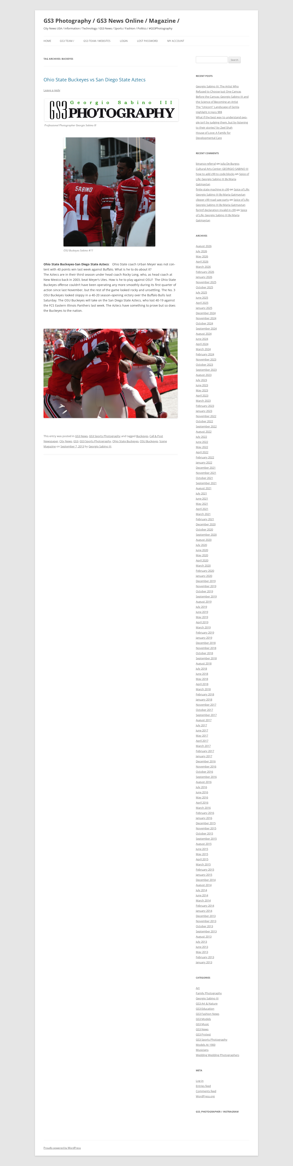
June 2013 (202, 947)
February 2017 (205, 751)
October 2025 (204, 287)
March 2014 (203, 900)
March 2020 (203, 565)
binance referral (206, 164)
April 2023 (202, 395)
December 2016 (206, 761)
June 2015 (202, 849)
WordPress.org (205, 1096)
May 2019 (202, 617)
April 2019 (202, 622)
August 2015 (203, 844)
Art (198, 988)
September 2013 (206, 931)
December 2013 (206, 916)
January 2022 (204, 462)
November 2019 (206, 586)
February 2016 (205, 813)
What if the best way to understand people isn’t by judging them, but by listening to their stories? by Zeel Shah (222, 122)
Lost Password (147, 41)
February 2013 (205, 957)
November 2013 (206, 921)
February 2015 (205, 869)
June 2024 (202, 339)
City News (65, 441)
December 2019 (206, 581)
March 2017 (203, 746)
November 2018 (206, 648)
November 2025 (206, 282)
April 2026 (202, 261)
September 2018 (206, 658)
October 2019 (204, 591)
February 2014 (205, 906)
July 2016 (201, 787)
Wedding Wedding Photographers (217, 1055)
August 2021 (203, 488)
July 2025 (201, 292)
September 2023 (206, 370)
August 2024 (203, 334)
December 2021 (206, 468)
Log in (200, 1081)
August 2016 (203, 782)
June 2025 (202, 297)
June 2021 (202, 498)
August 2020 (203, 540)
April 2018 (202, 684)
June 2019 (202, 612)
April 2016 (202, 802)
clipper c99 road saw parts (212, 200)
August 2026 (203, 246)
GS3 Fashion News (207, 1014)
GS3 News (81, 436)
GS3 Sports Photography (105, 436)
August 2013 (203, 936)
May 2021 (202, 504)
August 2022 (203, 431)
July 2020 (201, 545)
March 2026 (203, 267)
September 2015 (206, 839)
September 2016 (206, 777)
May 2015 (202, 854)
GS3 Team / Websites (96, 41)
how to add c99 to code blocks (215, 174)
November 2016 (206, 766)
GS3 (75, 441)
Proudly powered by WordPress (62, 1148)
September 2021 (206, 483)
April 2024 (202, 344)
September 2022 (206, 426)
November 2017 (206, 705)
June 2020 (202, 550)
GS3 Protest (203, 1034)
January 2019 (204, 638)
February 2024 (205, 354)
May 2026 (202, 256)
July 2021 (201, 493)
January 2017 (204, 756)
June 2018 (202, 674)
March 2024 (203, 349)
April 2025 (202, 303)
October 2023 (204, 364)
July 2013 (201, 942)
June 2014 (202, 895)
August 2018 (203, 663)
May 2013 (202, 952)
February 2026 (205, 272)
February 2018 (205, 694)
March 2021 (203, 514)
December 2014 (206, 880)
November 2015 (206, 828)
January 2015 (204, 875)
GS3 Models (203, 1019)
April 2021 (202, 509)
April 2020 (202, 560)
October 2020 (204, 529)
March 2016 (203, 808)
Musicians (202, 1050)
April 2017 (202, 741)
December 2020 (206, 524)
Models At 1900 (205, 1045)
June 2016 (202, 792)
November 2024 (206, 318)
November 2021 (206, 473)
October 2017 (204, 710)
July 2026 (201, 251)
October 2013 (204, 926)
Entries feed (203, 1086)
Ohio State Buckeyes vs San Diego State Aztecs (94, 79)
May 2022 (202, 447)
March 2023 (203, 401)
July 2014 (201, 890)
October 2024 (204, 323)
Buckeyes (142, 436)
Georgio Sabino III (100, 446)
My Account (175, 41)
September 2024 (206, 328)
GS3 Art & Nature (206, 1003)
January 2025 (204, 308)
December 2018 (206, 643)
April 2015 (202, 859)
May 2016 (202, 797)
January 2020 (204, 576)
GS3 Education (205, 1009)
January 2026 (204, 277)
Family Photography (209, 993)
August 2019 (203, 602)
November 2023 (206, 359)
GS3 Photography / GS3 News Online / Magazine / (112, 20)
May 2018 (202, 679)
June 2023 (202, 385)
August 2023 (203, 375)
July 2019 (201, 607)
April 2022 (202, 452)
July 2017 (201, 725)
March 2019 (203, 627)
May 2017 (202, 735)
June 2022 (202, 442)
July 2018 (201, 668)
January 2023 (204, 411)
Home (47, 41)
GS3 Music (202, 1024)
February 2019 (205, 632)
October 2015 (204, 833)
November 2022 (206, 416)
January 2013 (204, 962)
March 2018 (203, 689)
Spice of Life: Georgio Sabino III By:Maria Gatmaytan (222, 179)
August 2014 (203, 885)
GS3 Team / (67, 41)
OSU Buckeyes (149, 441)
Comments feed (206, 1091)
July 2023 (201, 380)
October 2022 (204, 421)
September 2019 (206, 596)
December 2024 (206, 313)
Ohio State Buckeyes (125, 441)
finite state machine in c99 (212, 189)
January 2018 (204, 699)
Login (124, 41)
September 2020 (206, 535)
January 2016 (204, 818)
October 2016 (204, 772)
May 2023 (202, 390)
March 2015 (203, 864)
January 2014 (204, 911)
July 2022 (201, 437)
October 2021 (204, 478)
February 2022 (205, 457)
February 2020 (205, 571)
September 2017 (206, 715)
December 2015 (206, 823)
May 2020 (202, 555)
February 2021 (205, 519)
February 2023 (205, 406)
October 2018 (204, 653)
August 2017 (203, 720)
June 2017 (202, 730)
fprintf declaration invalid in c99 (216, 210)
